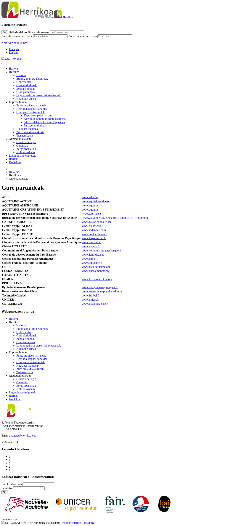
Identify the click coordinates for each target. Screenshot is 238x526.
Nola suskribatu (25, 152)
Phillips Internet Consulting (78, 522)
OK (5, 32)
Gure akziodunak (26, 85)
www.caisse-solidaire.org (96, 221)
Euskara (13, 52)
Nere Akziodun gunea (14, 42)
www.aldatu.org (91, 225)
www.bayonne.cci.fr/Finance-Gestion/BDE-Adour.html (115, 217)
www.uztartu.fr (91, 246)
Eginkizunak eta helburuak (32, 78)
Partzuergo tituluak (35, 125)
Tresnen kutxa (24, 135)
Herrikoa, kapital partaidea (31, 108)
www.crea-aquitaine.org (96, 266)
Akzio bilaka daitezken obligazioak (44, 122)
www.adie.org (90, 197)
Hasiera (13, 68)
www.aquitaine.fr (92, 262)
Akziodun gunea (26, 98)
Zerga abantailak (26, 148)
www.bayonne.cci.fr (94, 238)
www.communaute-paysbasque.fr (101, 250)
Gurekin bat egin (26, 142)
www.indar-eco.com (94, 230)
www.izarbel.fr (90, 295)
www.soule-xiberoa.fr (94, 234)
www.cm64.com (91, 242)
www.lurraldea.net (93, 254)
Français (14, 49)
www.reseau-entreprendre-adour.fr (102, 291)
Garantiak (22, 145)
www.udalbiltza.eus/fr (95, 303)
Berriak (13, 159)
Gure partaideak (25, 92)
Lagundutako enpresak (22, 155)
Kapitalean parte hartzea (38, 115)
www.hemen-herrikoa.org (97, 279)
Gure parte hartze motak (30, 112)
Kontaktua (15, 162)
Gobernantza (23, 82)
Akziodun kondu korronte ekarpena (45, 118)
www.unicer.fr (90, 299)
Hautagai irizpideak (27, 128)
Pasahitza (6, 488)
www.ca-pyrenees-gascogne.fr (100, 287)
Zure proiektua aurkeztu (30, 132)
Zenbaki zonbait (25, 88)
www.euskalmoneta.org (96, 270)
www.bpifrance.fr (93, 213)
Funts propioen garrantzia (31, 105)
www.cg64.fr (89, 258)
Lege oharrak (9, 519)
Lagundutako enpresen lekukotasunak (38, 95)
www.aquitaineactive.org (96, 201)
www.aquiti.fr (90, 205)
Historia (21, 75)
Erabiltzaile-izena (11, 484)
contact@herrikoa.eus (23, 435)
